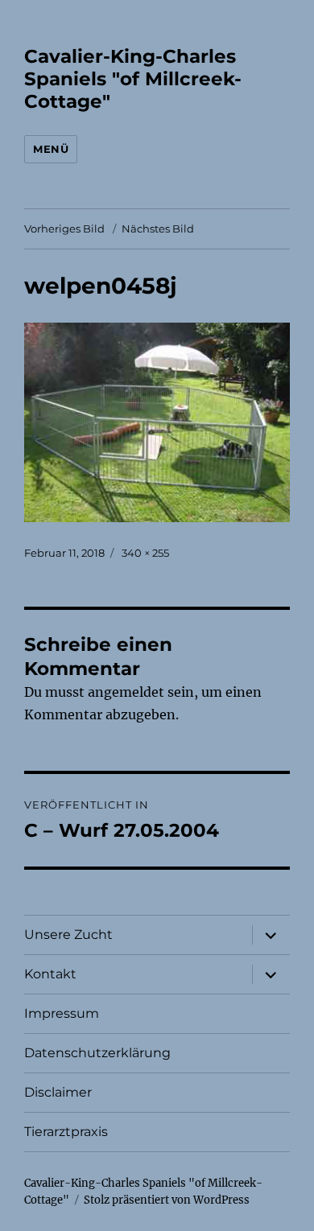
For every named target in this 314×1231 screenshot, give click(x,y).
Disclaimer (58, 1092)
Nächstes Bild (158, 228)
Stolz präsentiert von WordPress (167, 1200)
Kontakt (50, 974)
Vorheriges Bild (64, 228)
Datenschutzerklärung (97, 1052)
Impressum (61, 1013)
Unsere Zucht (68, 934)
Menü (50, 148)
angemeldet (126, 692)
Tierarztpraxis (66, 1131)
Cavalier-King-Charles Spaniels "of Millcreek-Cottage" (133, 79)
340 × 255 (145, 552)
